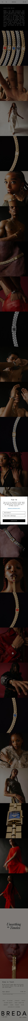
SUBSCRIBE (14, 520)
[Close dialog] (26, 498)
